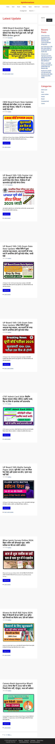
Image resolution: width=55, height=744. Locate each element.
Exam (13, 6)
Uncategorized (23, 10)
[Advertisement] (18, 88)
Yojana (30, 6)
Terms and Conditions (35, 742)
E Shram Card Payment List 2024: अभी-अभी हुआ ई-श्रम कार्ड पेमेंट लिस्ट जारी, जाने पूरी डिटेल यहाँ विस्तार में (46, 57)
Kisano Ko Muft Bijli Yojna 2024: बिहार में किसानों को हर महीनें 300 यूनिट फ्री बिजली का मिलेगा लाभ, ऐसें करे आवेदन (18, 615)
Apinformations (27, 2)
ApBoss (9, 111)
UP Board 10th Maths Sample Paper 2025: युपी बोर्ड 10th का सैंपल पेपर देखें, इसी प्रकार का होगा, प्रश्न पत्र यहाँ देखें (17, 471)
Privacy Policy (40, 740)
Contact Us (26, 740)
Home (7, 6)
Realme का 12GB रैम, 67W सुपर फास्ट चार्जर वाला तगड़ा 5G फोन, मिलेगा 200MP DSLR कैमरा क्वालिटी (46, 74)
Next (9, 735)
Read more (6, 69)
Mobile (24, 6)
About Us (31, 10)
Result (18, 6)
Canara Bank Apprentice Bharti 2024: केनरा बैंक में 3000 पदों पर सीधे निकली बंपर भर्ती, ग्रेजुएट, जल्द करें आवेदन (18, 686)
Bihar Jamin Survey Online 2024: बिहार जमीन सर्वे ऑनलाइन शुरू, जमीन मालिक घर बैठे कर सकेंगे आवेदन (18, 542)
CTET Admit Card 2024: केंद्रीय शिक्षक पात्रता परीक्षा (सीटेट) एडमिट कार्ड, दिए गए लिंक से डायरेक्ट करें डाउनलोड (18, 399)
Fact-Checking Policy (24, 742)
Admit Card (37, 6)
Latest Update (45, 6)
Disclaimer (33, 740)
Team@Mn (10, 37)
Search (43, 17)
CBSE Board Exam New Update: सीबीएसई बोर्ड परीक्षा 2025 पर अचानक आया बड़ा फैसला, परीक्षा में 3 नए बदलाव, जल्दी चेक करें (18, 106)
